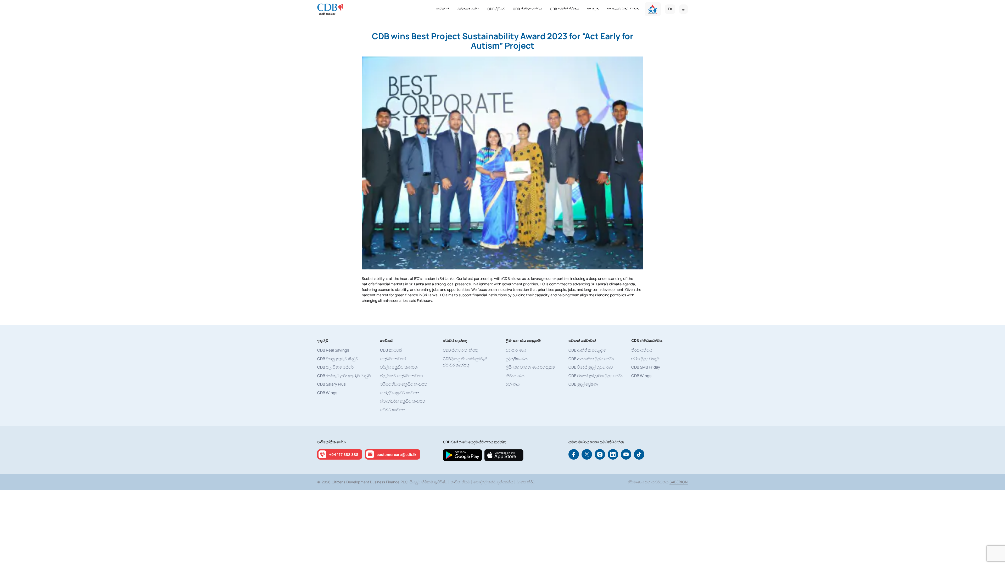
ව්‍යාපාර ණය (516, 350)
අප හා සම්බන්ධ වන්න (623, 9)
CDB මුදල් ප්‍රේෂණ (583, 384)
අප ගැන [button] (593, 9)
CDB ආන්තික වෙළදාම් (587, 350)
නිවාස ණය (515, 375)
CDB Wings (327, 393)
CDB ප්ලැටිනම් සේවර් (335, 367)
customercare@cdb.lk (396, 454)
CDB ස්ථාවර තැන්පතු (460, 350)
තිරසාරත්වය (641, 350)
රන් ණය (513, 384)
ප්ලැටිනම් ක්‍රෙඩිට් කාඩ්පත (401, 375)
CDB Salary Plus (331, 384)
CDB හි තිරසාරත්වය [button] (527, 9)
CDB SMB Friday (645, 367)
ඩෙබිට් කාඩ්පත (392, 410)
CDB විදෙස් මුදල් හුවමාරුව (590, 367)
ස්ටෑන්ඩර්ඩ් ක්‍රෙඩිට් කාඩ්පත (403, 401)
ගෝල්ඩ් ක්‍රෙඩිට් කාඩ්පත (399, 393)
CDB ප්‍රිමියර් (496, 9)
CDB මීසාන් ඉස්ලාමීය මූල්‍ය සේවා (595, 375)
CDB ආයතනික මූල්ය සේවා (591, 358)
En (670, 9)
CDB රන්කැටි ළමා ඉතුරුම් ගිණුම (344, 375)
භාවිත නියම (460, 482)
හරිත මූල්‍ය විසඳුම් (645, 358)
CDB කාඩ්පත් (391, 350)
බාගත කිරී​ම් (526, 482)
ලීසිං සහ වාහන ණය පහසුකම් (530, 367)
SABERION (678, 482)
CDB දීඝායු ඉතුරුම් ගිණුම (337, 358)
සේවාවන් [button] (442, 9)
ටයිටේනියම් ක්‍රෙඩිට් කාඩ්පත (403, 384)
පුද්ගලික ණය (517, 358)
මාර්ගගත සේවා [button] (468, 9)
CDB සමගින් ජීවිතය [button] (564, 9)
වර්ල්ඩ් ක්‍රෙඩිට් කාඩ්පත (399, 367)
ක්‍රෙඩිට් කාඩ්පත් (393, 358)
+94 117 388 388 (343, 454)
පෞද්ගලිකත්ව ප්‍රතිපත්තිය (493, 482)
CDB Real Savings (333, 350)
